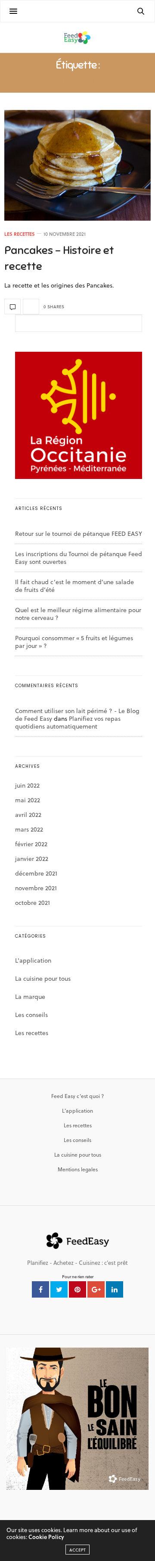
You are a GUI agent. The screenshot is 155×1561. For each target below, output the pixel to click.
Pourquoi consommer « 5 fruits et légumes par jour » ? (74, 641)
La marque (30, 996)
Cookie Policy (46, 1537)
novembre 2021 (36, 887)
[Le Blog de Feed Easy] (77, 37)
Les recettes (19, 233)
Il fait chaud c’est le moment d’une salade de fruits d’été (74, 585)
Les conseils (31, 1014)
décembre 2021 (36, 873)
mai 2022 (27, 799)
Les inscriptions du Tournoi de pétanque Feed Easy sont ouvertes (78, 557)
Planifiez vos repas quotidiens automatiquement (68, 722)
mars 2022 (29, 829)
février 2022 (31, 843)
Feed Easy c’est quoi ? (77, 1096)
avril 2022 (28, 814)
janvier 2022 (31, 858)
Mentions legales (78, 1169)
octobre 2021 (32, 902)
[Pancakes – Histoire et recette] (77, 165)
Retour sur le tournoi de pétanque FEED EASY (78, 533)
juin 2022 (27, 785)
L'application (33, 960)
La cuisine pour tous (43, 978)
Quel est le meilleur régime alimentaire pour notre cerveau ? (78, 613)
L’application (77, 1110)
